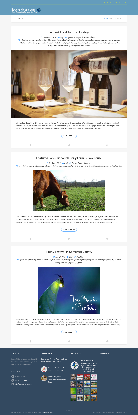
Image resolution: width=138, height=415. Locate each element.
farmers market (114, 43)
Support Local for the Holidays (69, 32)
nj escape (71, 40)
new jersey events (54, 260)
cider (39, 40)
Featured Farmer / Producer (81, 163)
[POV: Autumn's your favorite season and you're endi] (94, 398)
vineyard (96, 43)
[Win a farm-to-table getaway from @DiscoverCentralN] (80, 384)
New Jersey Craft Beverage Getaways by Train (57, 379)
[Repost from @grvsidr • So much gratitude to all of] (94, 377)
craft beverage (85, 45)
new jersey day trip (67, 260)
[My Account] (116, 2)
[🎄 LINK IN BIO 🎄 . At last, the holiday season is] (87, 391)
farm (78, 166)
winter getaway (32, 40)
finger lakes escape (50, 40)
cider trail (102, 43)
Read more (67, 136)
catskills (77, 40)
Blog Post (93, 37)
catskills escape (93, 40)
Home (106, 18)
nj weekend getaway (80, 260)
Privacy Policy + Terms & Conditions (103, 412)
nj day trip (90, 260)
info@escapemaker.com (23, 384)
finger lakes (103, 40)
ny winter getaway (74, 45)
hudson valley (61, 40)
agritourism (22, 43)
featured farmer (93, 166)
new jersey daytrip (100, 260)
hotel (55, 45)
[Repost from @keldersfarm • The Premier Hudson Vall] (94, 384)
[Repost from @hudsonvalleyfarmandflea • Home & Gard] (73, 391)
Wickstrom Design (47, 412)
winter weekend (63, 45)
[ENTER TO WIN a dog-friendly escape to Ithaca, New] (80, 377)
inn (107, 43)
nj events (45, 260)
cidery (88, 43)
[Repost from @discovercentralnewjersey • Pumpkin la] (94, 391)
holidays (50, 45)
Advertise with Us (121, 412)
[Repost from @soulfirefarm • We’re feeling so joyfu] (80, 391)
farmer (101, 166)
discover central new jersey (53, 166)
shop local (84, 40)
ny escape (69, 43)
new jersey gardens (35, 260)
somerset (64, 262)
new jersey (76, 43)
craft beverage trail (47, 43)
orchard (63, 43)
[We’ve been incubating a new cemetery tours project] (73, 384)
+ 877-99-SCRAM (21, 380)
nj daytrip (71, 262)
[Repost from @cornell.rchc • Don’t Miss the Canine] (73, 377)
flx (66, 40)
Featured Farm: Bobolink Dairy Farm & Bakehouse (69, 158)
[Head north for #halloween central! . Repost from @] (73, 398)
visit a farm (84, 166)
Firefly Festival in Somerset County (69, 252)
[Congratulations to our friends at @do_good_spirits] (80, 398)
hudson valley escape (33, 43)
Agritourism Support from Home (78, 37)
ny (91, 43)
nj (42, 40)
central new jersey (113, 40)
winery (83, 43)
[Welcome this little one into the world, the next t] (87, 398)
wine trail (57, 43)
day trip (73, 166)
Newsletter (79, 257)
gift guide (23, 40)
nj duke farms (24, 260)
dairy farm (118, 166)
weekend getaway (38, 166)
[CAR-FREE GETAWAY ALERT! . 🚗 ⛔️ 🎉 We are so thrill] (87, 384)
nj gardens (80, 262)
